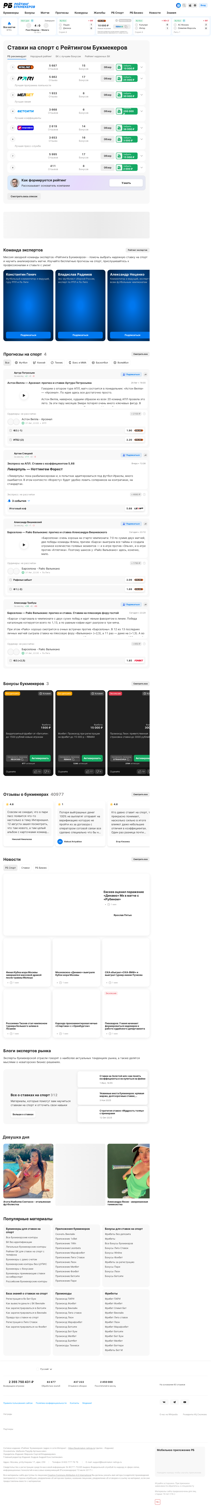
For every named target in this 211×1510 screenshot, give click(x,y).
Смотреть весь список (24, 196)
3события (19, 500)
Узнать (126, 183)
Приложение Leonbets (68, 1248)
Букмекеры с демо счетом (21, 1259)
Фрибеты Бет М (114, 1350)
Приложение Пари (65, 1280)
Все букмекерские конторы (22, 1237)
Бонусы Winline (113, 1252)
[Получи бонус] (178, 5)
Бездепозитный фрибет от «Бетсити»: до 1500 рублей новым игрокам (27, 735)
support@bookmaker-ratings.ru (107, 1462)
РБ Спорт (10, 867)
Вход (203, 5)
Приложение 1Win (65, 1243)
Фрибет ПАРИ (113, 1298)
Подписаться (28, 335)
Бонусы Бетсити (114, 1276)
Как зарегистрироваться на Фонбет (26, 1326)
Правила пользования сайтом (18, 1403)
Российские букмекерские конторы (26, 1281)
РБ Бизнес (41, 867)
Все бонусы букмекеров (119, 1243)
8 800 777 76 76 (70, 1462)
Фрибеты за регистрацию (119, 1262)
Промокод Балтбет (66, 1340)
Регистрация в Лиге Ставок (22, 1322)
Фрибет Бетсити (114, 1331)
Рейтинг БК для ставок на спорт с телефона (25, 1253)
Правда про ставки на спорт (22, 1317)
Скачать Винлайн (65, 1234)
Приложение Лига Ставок (70, 1257)
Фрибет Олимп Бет (115, 1308)
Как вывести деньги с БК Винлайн (25, 1303)
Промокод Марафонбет (68, 1322)
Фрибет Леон (112, 1322)
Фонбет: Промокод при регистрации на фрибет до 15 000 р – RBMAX (79, 735)
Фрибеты (46, 725)
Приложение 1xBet (66, 1238)
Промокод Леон (64, 1317)
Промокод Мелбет (65, 1336)
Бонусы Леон (112, 1271)
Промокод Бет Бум (66, 1331)
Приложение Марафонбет (70, 1252)
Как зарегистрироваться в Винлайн (26, 1312)
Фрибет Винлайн (114, 1312)
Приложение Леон (65, 1262)
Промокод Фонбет (65, 1303)
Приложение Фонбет (67, 1271)
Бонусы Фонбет (114, 1257)
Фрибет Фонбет (113, 1303)
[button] (127, 67)
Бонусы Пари (112, 1266)
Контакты (74, 1403)
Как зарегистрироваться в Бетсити (26, 1308)
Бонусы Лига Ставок (116, 1248)
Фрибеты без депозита (118, 1234)
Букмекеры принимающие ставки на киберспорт (25, 1275)
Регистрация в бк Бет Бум (21, 1298)
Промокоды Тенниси (67, 1345)
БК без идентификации (19, 1242)
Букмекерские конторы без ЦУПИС (26, 1264)
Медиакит (87, 1403)
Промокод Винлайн (66, 1308)
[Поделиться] (145, 374)
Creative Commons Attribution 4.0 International (69, 1475)
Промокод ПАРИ (64, 1298)
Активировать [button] (40, 758)
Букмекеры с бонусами (19, 1268)
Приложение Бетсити (67, 1276)
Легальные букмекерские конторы (26, 1246)
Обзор (107, 67)
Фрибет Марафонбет (116, 1326)
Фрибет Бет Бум (114, 1336)
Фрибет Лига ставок (116, 1317)
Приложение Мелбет (67, 1266)
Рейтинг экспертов (137, 250)
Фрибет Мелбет (114, 1340)
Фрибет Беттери (114, 1345)
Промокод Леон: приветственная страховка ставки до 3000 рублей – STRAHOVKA (130, 735)
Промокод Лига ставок (68, 1312)
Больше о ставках (23, 1114)
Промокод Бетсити (66, 1326)
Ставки (25, 867)
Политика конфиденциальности (51, 1403)
